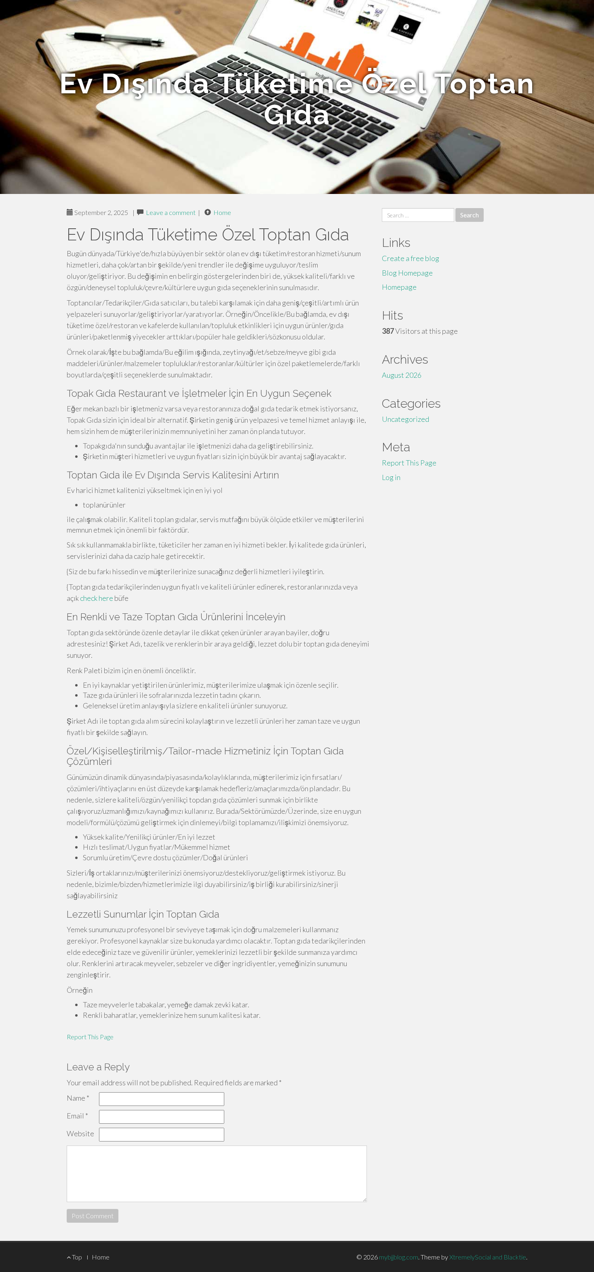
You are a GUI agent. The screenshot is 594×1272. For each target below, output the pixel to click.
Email (77, 1115)
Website (80, 1133)
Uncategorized (405, 419)
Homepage (399, 286)
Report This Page (90, 1036)
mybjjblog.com (398, 1257)
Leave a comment (171, 212)
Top (76, 1257)
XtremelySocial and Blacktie (487, 1257)
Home (222, 212)
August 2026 (401, 375)
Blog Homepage (407, 272)
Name (78, 1097)
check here (96, 598)
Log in (391, 477)
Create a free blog (410, 258)
